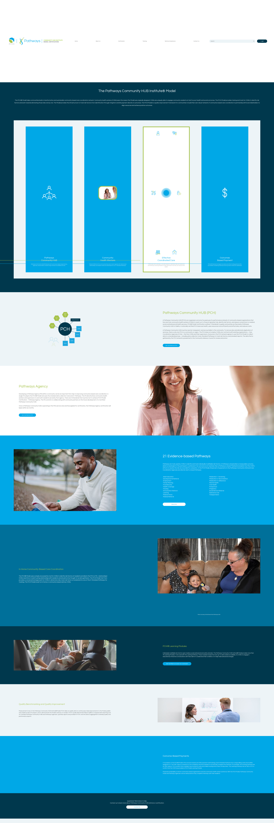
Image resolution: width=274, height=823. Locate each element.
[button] (98, 41)
